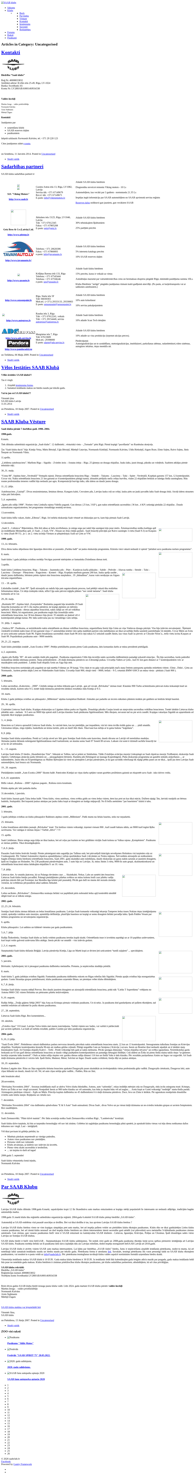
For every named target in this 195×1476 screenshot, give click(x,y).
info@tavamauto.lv (53, 254)
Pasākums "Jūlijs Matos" (20, 1343)
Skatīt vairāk (13, 159)
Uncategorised (48, 154)
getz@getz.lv (50, 228)
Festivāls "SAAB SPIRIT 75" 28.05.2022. (28, 1355)
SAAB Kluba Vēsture (23, 421)
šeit (109, 1251)
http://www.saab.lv (18, 199)
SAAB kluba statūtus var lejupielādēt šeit (21, 1307)
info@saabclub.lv (52, 1254)
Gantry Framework (22, 1464)
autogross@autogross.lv (47, 322)
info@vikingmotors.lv (54, 198)
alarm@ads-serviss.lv (54, 342)
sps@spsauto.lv (51, 282)
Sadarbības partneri (22, 166)
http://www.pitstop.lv (18, 234)
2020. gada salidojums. (19, 1367)
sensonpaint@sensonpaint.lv (57, 304)
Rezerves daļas (83, 202)
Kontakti (10, 52)
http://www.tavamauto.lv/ (18, 260)
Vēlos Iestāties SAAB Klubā (30, 367)
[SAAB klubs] (8, 2)
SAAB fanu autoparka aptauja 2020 (26, 1379)
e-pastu (26, 143)
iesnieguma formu (24, 385)
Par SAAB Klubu (19, 1186)
